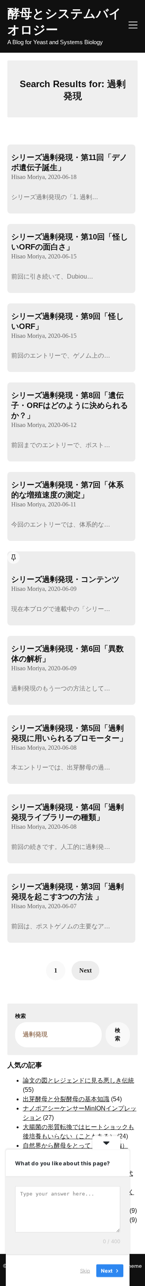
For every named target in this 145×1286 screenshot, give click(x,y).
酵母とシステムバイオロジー (64, 22)
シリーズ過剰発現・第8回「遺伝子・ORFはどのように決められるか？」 (69, 405)
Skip (85, 1270)
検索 (20, 1016)
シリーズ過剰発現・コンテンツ (65, 579)
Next (85, 970)
